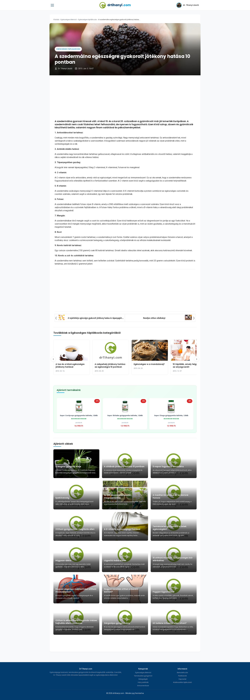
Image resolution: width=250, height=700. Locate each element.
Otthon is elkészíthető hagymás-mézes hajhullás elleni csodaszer (76, 622)
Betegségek (143, 679)
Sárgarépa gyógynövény (117, 623)
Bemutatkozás (182, 672)
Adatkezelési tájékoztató (182, 682)
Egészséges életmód (69, 19)
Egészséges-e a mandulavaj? (149, 364)
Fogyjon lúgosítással (163, 591)
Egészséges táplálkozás (87, 19)
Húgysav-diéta (63, 560)
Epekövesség (62, 497)
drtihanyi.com (118, 693)
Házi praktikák (143, 682)
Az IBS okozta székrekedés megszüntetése (118, 496)
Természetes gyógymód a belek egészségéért (169, 528)
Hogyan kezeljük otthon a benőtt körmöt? (121, 590)
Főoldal (56, 19)
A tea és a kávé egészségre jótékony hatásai (70, 365)
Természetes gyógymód (143, 676)
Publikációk (182, 676)
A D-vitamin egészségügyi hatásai (122, 529)
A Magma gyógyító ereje (68, 466)
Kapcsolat (182, 679)
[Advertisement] (125, 97)
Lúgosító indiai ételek (115, 560)
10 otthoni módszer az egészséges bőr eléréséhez (173, 559)
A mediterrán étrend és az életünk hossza (170, 496)
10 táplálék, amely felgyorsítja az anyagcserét (188, 365)
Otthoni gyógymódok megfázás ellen (74, 529)
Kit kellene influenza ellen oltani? (170, 623)
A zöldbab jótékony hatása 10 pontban (124, 466)
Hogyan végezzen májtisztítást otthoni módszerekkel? (75, 590)
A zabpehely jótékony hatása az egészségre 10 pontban (110, 365)
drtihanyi (119, 5)
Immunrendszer (143, 686)
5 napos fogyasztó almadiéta (168, 466)
